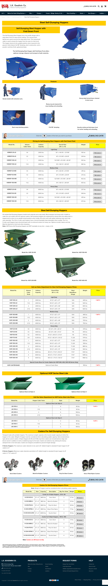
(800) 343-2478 (90, 6)
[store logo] (19, 6)
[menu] (54, 13)
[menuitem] (17, 13)
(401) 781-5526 (6, 570)
